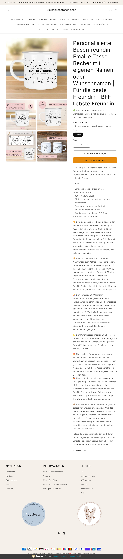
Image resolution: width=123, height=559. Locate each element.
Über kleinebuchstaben (53, 472)
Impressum (10, 472)
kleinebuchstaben (39, 553)
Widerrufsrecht (87, 489)
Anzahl (75, 140)
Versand (85, 126)
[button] (8, 10)
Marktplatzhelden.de (52, 489)
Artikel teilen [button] (81, 451)
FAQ (82, 472)
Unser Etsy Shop (50, 480)
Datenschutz (11, 480)
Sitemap (84, 484)
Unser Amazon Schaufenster (55, 484)
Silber (78, 135)
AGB (8, 484)
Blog (82, 493)
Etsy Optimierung (88, 476)
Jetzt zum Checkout (95, 160)
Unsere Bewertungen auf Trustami (84, 553)
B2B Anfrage (86, 480)
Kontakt (9, 476)
